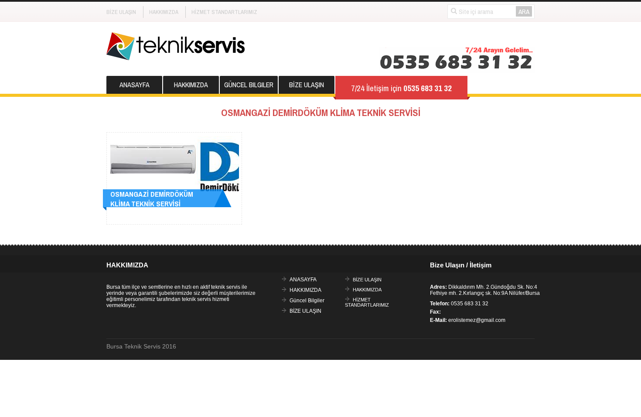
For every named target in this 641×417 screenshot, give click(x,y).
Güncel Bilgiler (248, 84)
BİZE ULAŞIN (121, 12)
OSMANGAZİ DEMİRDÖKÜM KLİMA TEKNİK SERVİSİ (151, 198)
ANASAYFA (134, 84)
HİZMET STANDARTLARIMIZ (224, 12)
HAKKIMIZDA (163, 12)
